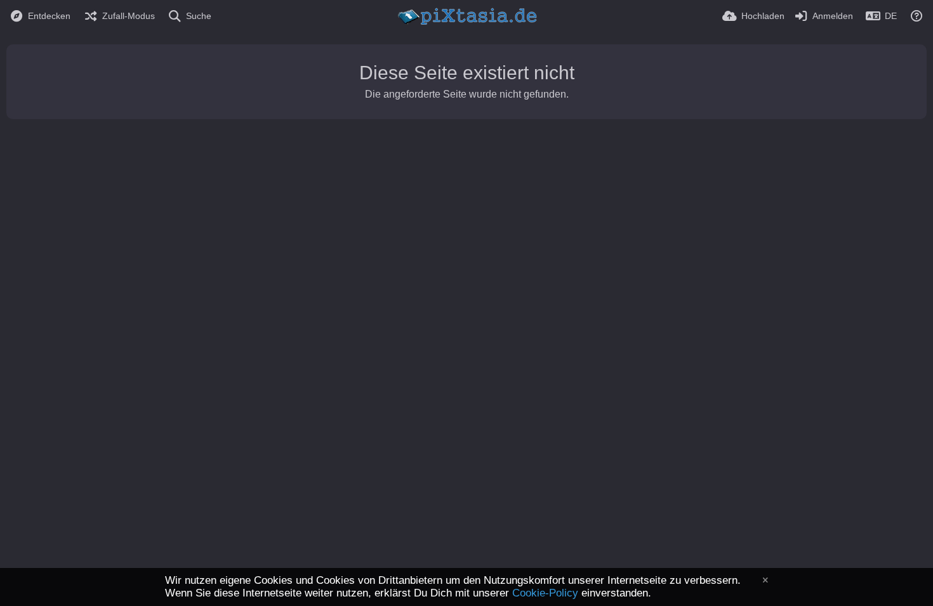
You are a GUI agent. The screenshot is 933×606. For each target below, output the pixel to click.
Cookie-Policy (545, 593)
